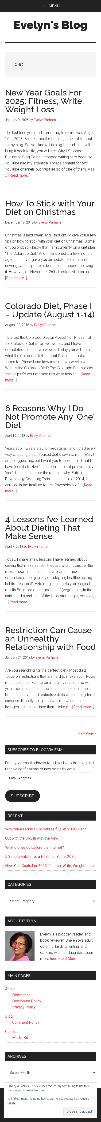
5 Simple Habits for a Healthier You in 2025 (40, 856)
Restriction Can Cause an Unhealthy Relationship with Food (50, 638)
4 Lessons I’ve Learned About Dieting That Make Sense (49, 527)
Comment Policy (25, 1022)
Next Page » (87, 733)
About (10, 989)
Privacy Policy (24, 1007)
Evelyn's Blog (50, 24)
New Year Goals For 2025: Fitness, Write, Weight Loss (44, 100)
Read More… (68, 958)
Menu (54, 6)
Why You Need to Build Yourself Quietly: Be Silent (45, 829)
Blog (9, 1016)
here (53, 958)
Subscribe (22, 795)
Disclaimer (21, 995)
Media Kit (20, 1037)
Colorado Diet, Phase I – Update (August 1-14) (50, 310)
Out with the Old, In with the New (31, 838)
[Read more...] (19, 175)
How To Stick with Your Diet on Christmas (49, 207)
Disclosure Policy (26, 1001)
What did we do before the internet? (34, 847)
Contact (11, 1031)
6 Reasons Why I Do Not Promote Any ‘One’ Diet (49, 416)
